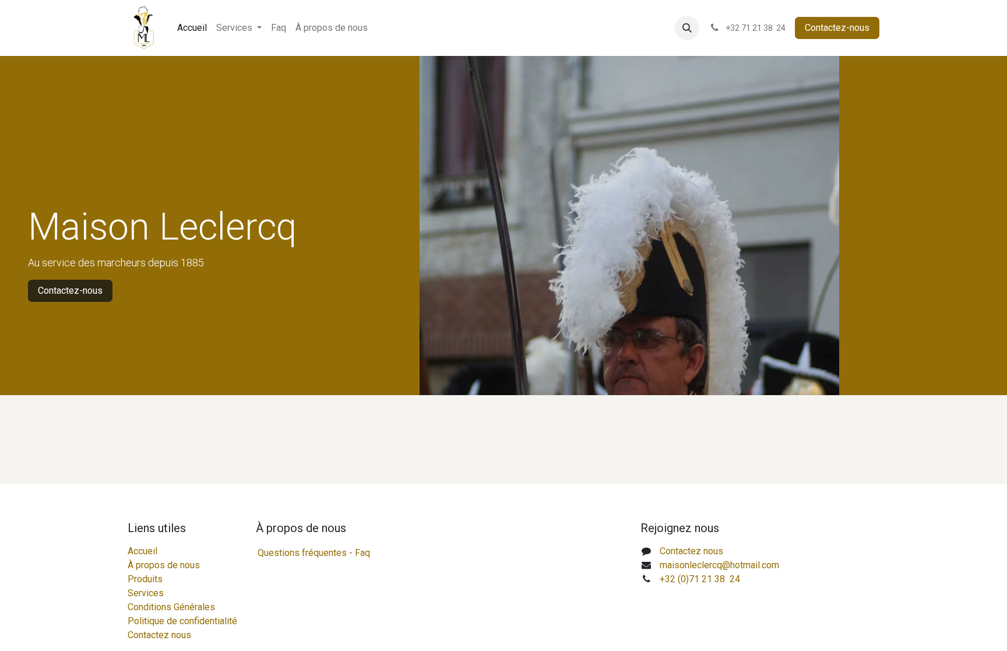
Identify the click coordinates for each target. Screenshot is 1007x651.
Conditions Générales (171, 607)
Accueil (142, 551)
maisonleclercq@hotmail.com (719, 565)
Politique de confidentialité (182, 621)
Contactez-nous (837, 27)
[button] (687, 28)
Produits (145, 579)
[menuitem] (192, 28)
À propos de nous (164, 565)
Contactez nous (159, 635)
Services (146, 593)
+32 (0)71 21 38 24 (700, 579)
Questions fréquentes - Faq (314, 552)
